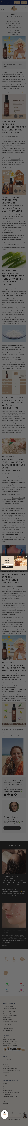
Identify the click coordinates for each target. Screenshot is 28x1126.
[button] (4, 1114)
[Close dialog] (26, 556)
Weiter (7, 566)
